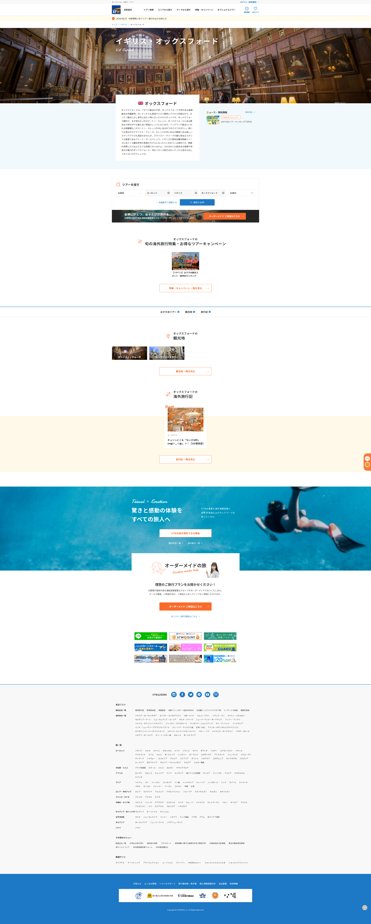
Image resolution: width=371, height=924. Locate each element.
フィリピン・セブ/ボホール (176, 723)
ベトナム (138, 782)
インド (223, 782)
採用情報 (234, 884)
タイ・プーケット (223, 723)
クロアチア (205, 758)
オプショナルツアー (227, 9)
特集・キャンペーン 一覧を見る (185, 288)
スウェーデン (246, 754)
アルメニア (159, 791)
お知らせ (137, 884)
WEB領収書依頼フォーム (142, 847)
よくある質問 (150, 884)
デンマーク (139, 758)
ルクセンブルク (226, 750)
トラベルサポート (167, 884)
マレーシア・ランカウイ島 (182, 727)
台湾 (192, 786)
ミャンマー (157, 786)
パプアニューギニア (175, 822)
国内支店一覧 (175, 543)
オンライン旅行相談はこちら (184, 616)
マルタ (147, 750)
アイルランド (140, 754)
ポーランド (193, 754)
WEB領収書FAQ (162, 847)
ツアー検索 (149, 9)
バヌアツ (173, 817)
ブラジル (243, 802)
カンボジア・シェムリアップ (201, 723)
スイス (151, 754)
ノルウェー (151, 758)
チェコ (159, 754)
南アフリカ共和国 (193, 773)
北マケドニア (152, 762)
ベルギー (213, 750)
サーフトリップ (134, 862)
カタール (152, 767)
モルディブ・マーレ (143, 719)
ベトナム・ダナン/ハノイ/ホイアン (149, 723)
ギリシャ (194, 758)
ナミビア (227, 773)
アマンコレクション (151, 862)
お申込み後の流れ (136, 843)
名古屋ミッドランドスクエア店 (209, 710)
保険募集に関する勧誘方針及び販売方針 (190, 843)
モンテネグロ (231, 758)
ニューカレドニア (150, 817)
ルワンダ (138, 777)
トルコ (161, 767)
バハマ (180, 802)
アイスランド (219, 754)
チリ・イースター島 (163, 735)
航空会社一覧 (121, 843)
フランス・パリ (218, 715)
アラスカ (148, 797)
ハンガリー (182, 754)
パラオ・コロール (243, 731)
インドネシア (237, 723)
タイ (147, 782)
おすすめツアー (168, 312)
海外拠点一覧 (194, 543)
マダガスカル (239, 773)
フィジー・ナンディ (232, 719)
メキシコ (138, 802)
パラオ (194, 817)
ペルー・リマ (204, 731)
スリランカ (243, 782)
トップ (114, 24)
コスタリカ (170, 802)
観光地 (188, 312)
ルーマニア (139, 762)
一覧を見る (248, 112)
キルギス (213, 791)
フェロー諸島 (199, 762)
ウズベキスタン (201, 791)
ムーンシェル (167, 862)
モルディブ (139, 811)
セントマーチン (213, 802)
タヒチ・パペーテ (186, 719)
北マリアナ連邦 (214, 817)
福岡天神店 (245, 710)
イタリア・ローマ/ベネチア (146, 715)
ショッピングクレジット (238, 862)
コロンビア (171, 806)
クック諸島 (184, 817)
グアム (202, 817)
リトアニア (184, 758)
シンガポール (213, 782)
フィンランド (233, 754)
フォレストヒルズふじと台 (214, 862)
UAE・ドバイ (189, 715)
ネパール (232, 782)
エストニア (162, 758)
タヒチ (137, 817)
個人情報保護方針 (208, 884)
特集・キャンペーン (204, 9)
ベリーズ (148, 802)
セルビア (187, 762)
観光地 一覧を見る (185, 371)
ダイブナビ (120, 862)
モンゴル (146, 786)
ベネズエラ (182, 806)
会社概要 (223, 884)
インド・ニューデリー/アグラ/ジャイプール (152, 727)
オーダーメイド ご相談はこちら (185, 606)
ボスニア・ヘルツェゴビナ (170, 762)
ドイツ (177, 750)
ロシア (137, 791)
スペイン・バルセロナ (236, 715)
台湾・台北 (200, 727)
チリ (150, 806)
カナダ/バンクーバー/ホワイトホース (149, 731)
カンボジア (167, 782)
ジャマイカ (200, 802)
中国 (186, 786)
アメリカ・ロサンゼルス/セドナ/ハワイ (223, 727)
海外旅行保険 (152, 843)
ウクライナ (147, 791)
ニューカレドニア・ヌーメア (165, 719)
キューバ (189, 802)
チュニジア (159, 773)
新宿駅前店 (151, 710)
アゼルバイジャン (173, 791)
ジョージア (187, 791)
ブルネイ (178, 786)
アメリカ (138, 797)
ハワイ (137, 827)
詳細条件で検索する (168, 202)
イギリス (123, 24)
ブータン (168, 786)
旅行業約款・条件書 (187, 884)
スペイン (156, 750)
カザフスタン (225, 791)
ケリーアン (180, 862)
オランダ (204, 750)
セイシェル (164, 811)
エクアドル (159, 806)
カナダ (157, 797)
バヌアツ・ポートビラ (144, 735)
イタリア (138, 750)
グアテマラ (159, 802)
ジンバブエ (217, 773)
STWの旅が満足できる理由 (185, 533)
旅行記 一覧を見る (185, 459)
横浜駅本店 (139, 710)
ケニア (169, 773)
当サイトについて (123, 847)
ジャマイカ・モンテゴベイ (222, 731)
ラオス (137, 786)
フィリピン (155, 782)
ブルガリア (244, 758)
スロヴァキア (206, 754)
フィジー (163, 817)
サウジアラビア (182, 767)
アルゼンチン (140, 806)
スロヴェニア (218, 758)
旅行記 (204, 312)
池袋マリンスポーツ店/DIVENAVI (181, 710)
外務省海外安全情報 (217, 843)
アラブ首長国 (140, 767)
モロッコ (177, 735)
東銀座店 (161, 710)
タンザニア (179, 773)
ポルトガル (167, 750)
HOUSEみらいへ (194, 862)
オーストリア (170, 754)
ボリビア (234, 802)
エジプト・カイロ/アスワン (170, 715)
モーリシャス (152, 811)
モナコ (195, 750)
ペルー (225, 802)
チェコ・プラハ (203, 715)
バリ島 (177, 782)
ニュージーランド (157, 822)
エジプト (138, 773)
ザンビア (206, 773)
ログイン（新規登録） (249, 2)
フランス (186, 750)
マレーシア (200, 782)
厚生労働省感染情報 (236, 843)
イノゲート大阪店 (231, 710)
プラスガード (166, 843)
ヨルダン (170, 767)
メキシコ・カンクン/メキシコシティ (181, 731)
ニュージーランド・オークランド (209, 719)
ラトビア (173, 758)
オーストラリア (190, 735)
